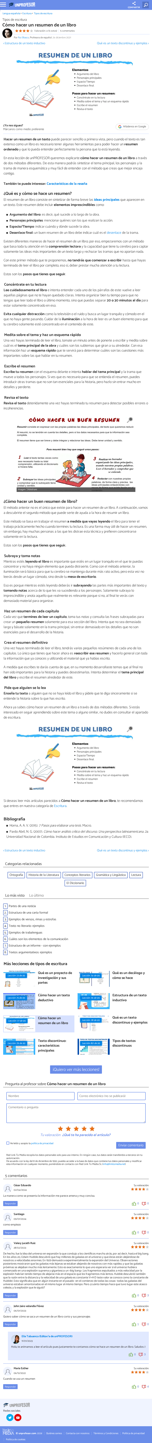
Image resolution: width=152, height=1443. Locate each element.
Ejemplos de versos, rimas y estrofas (32, 919)
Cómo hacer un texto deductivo (54, 998)
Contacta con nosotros (77, 1433)
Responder (10, 1204)
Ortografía (16, 875)
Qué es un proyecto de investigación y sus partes (55, 978)
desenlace (114, 233)
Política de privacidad (133, 1433)
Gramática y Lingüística (111, 875)
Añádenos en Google (134, 127)
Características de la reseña (67, 184)
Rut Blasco (23, 38)
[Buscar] (146, 5)
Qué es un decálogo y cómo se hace (128, 975)
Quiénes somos (54, 1433)
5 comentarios (67, 30)
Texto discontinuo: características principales (52, 1046)
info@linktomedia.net (114, 1164)
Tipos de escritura (43, 13)
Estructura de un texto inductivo (129, 998)
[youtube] (17, 1417)
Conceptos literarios (77, 875)
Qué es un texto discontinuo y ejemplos (129, 1020)
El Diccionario (75, 883)
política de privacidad (42, 1143)
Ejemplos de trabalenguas (25, 932)
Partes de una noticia (22, 906)
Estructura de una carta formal (28, 912)
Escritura (26, 13)
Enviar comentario (130, 1145)
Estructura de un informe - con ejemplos (35, 945)
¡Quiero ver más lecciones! (76, 1069)
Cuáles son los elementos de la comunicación (38, 939)
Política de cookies (15, 1439)
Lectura (136, 875)
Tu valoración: (50, 1135)
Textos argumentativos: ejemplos (30, 952)
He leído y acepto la (31, 1143)
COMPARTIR (134, 7)
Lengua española (11, 13)
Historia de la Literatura (43, 875)
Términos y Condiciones (105, 1433)
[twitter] (9, 1417)
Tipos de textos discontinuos (124, 1043)
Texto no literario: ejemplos (27, 926)
